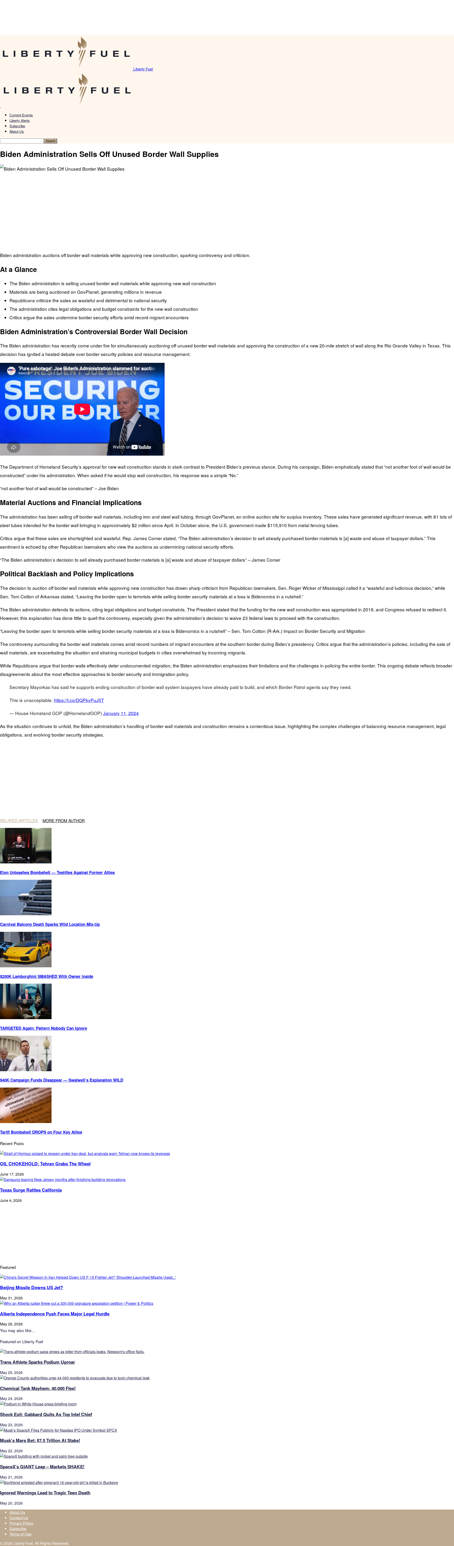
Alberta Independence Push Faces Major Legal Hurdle (54, 1314)
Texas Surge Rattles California (31, 1190)
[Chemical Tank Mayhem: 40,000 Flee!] (75, 1378)
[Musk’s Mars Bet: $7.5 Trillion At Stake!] (58, 1430)
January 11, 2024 (121, 713)
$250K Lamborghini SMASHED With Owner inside (46, 976)
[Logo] (0, 105)
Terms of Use (20, 1534)
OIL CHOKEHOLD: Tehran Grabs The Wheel (45, 1163)
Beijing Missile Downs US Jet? (31, 1287)
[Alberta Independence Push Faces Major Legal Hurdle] (76, 1303)
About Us (16, 131)
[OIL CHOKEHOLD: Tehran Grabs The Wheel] (85, 1153)
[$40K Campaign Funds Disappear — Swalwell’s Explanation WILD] (26, 1069)
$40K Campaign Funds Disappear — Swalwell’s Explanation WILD (61, 1080)
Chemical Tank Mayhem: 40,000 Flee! (38, 1388)
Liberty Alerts (19, 120)
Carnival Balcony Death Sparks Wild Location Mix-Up (50, 924)
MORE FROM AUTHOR (64, 820)
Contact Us (18, 1517)
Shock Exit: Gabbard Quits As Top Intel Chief (46, 1414)
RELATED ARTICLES (19, 820)
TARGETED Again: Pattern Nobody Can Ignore (43, 1028)
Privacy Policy (21, 1523)
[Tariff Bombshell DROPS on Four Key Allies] (26, 1121)
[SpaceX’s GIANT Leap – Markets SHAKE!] (44, 1456)
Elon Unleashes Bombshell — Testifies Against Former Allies (57, 872)
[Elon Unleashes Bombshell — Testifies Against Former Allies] (26, 862)
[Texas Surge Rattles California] (63, 1179)
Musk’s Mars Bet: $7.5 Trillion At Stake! (40, 1440)
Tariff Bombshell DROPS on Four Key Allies (41, 1132)
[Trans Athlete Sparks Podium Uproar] (72, 1351)
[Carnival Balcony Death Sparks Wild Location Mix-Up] (26, 913)
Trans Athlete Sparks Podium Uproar (37, 1362)
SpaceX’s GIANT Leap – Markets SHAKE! (42, 1466)
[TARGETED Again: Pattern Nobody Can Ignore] (26, 1017)
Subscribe (17, 125)
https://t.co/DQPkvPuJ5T (79, 700)
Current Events (21, 114)
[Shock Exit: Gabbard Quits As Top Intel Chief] (38, 1404)
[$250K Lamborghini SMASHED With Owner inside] (26, 965)
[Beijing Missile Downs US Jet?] (88, 1277)
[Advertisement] (75, 208)
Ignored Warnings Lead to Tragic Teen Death (45, 1492)
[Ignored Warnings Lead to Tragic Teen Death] (59, 1482)
